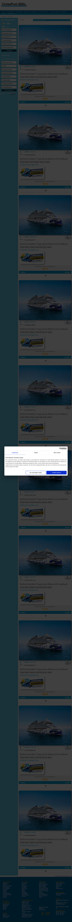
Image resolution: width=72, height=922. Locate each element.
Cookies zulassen (56, 472)
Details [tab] (36, 452)
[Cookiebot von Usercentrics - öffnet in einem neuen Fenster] (60, 449)
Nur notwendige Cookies (36, 472)
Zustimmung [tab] (15, 452)
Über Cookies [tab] (57, 452)
